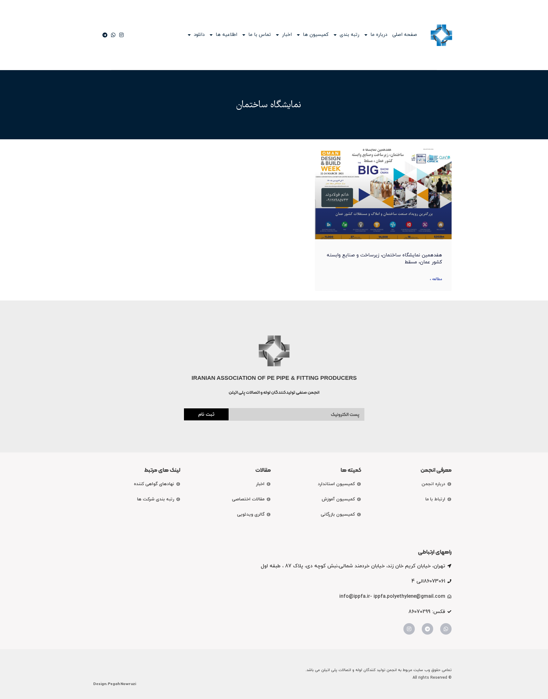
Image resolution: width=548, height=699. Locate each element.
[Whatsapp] (446, 629)
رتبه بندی (349, 35)
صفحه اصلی (404, 35)
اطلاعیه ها (226, 35)
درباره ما (378, 35)
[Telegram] (427, 629)
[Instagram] (409, 629)
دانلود (199, 35)
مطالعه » (436, 279)
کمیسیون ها (316, 35)
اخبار (287, 35)
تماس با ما (259, 35)
